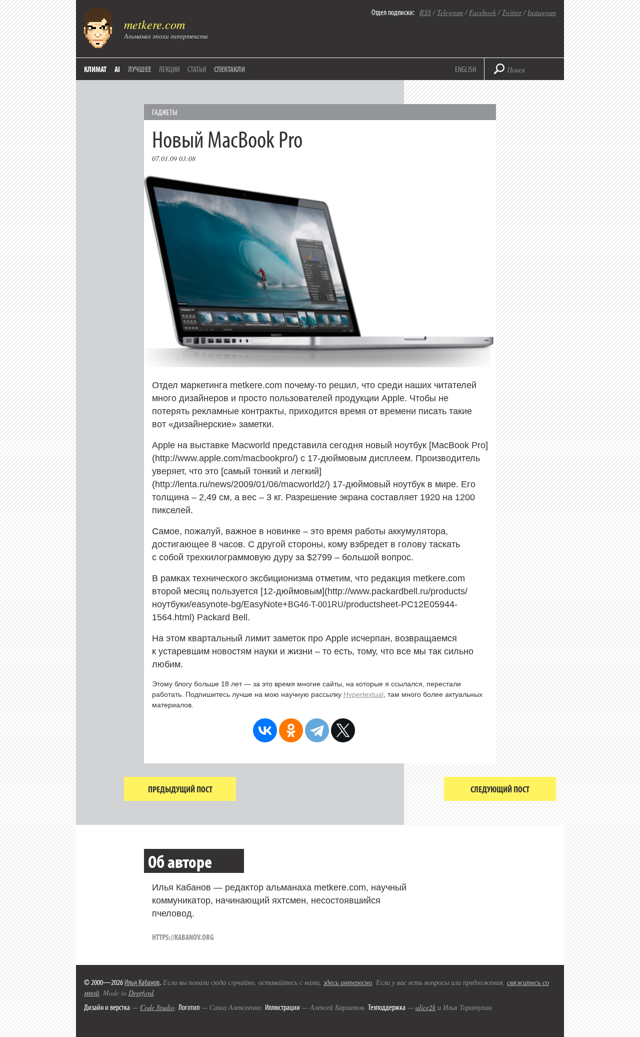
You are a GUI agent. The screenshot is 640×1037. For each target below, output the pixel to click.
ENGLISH (465, 69)
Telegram (450, 12)
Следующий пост (500, 789)
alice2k (426, 1007)
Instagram (542, 12)
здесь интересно (348, 982)
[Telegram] (317, 730)
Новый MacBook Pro (227, 138)
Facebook (482, 12)
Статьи (197, 69)
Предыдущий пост (180, 789)
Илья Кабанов (142, 982)
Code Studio (157, 1007)
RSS (425, 12)
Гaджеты (164, 112)
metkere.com (154, 24)
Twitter (512, 12)
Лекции (169, 69)
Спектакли (229, 69)
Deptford (141, 992)
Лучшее (139, 69)
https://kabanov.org (183, 937)
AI (117, 69)
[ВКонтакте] (265, 730)
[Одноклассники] (291, 730)
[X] (343, 730)
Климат (95, 69)
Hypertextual (364, 694)
